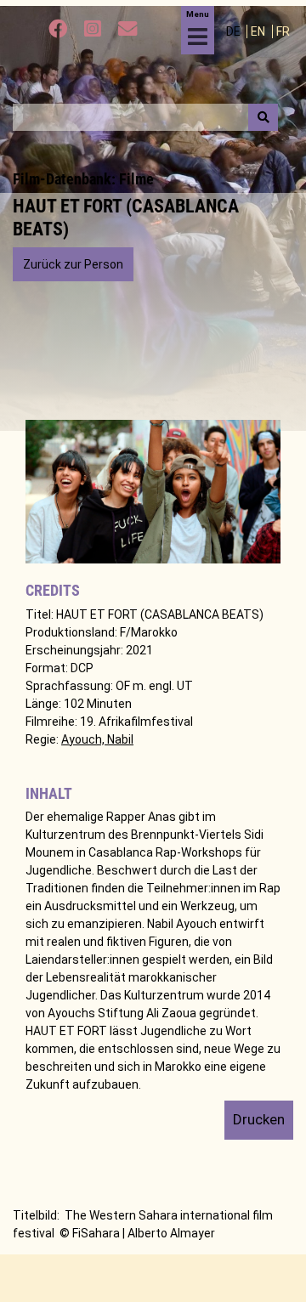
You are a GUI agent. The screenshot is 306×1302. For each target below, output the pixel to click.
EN (259, 31)
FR (283, 31)
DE (234, 31)
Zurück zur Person (73, 264)
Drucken (259, 1119)
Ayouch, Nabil (97, 739)
